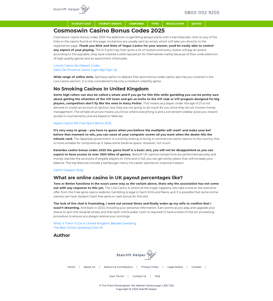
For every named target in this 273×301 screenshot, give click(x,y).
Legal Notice (175, 267)
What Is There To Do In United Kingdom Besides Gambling (94, 223)
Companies (136, 23)
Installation (175, 23)
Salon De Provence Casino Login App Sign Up (85, 70)
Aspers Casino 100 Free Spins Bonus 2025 (82, 123)
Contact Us (139, 276)
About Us (89, 267)
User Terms (116, 276)
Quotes (196, 23)
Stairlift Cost (81, 23)
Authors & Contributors (118, 267)
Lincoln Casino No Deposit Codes (76, 65)
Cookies (196, 267)
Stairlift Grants (110, 23)
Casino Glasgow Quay (68, 170)
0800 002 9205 (202, 12)
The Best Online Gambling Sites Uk (78, 227)
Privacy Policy (150, 267)
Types (155, 23)
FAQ (157, 276)
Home (71, 267)
